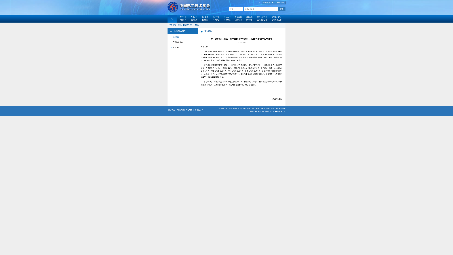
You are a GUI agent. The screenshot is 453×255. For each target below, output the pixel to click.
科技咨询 (183, 20)
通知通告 (198, 25)
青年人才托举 (262, 17)
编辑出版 (249, 17)
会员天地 (194, 17)
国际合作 (227, 17)
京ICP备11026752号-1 (247, 108)
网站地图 (189, 110)
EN (259, 3)
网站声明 (180, 110)
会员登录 (280, 3)
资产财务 (249, 20)
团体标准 (238, 20)
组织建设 (205, 17)
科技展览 (238, 17)
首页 (172, 19)
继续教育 (205, 20)
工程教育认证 (262, 20)
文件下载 (176, 47)
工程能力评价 (276, 17)
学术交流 (216, 17)
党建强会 (194, 20)
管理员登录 (199, 110)
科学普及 (216, 20)
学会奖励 (227, 20)
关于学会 (183, 17)
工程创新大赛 (276, 20)
